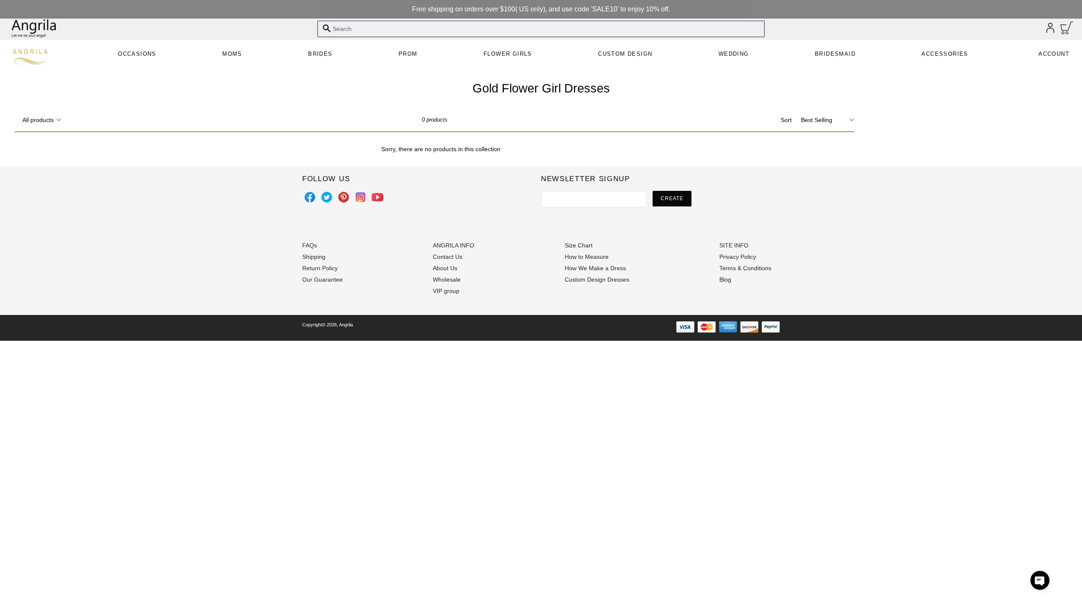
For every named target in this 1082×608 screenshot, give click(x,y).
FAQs (309, 245)
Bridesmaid (835, 54)
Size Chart (579, 245)
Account (1053, 54)
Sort (786, 120)
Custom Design (625, 54)
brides (320, 54)
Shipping (313, 256)
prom (408, 54)
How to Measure (587, 256)
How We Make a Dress (595, 268)
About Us (445, 268)
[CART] (1067, 29)
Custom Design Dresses (597, 279)
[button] (1039, 580)
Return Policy (320, 268)
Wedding (734, 54)
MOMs (232, 54)
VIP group (446, 291)
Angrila (346, 324)
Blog (725, 279)
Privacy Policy (737, 256)
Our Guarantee (322, 279)
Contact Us (447, 256)
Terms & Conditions (745, 268)
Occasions (137, 54)
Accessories (944, 54)
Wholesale (447, 279)
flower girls (508, 54)
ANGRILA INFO (453, 245)
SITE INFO (734, 245)
